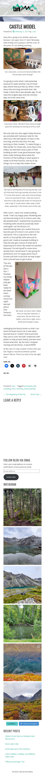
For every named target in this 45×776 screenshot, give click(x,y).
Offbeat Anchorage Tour (15, 761)
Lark (34, 31)
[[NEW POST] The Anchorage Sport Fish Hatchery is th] (22, 623)
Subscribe (11, 477)
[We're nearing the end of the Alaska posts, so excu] (22, 546)
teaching (19, 389)
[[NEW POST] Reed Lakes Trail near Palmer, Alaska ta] (22, 585)
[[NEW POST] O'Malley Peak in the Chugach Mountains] (22, 701)
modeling (7, 389)
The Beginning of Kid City (14, 394)
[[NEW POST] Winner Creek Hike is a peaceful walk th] (22, 507)
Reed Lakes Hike (12, 744)
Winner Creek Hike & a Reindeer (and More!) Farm (20, 737)
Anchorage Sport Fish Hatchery (17, 749)
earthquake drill (30, 386)
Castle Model (22, 26)
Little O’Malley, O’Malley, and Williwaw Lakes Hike (20, 755)
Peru (13, 386)
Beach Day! (36, 394)
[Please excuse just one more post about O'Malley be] (22, 662)
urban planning (29, 389)
